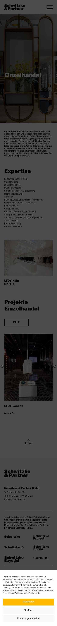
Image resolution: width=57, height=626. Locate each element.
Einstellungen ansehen (28, 619)
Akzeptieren (28, 602)
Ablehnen (28, 610)
